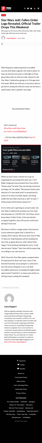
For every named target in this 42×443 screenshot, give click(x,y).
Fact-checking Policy (21, 385)
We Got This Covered (16, 408)
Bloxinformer (16, 417)
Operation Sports (32, 411)
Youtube (22, 369)
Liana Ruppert (11, 38)
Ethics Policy (21, 381)
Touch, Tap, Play (22, 414)
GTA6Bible (26, 417)
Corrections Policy (21, 377)
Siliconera (29, 405)
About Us (21, 373)
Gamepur (32, 402)
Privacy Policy (21, 393)
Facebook (22, 361)
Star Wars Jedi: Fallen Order (10, 287)
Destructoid (29, 408)
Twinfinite (23, 402)
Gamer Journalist (9, 411)
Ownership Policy (21, 389)
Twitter (22, 365)
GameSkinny (21, 411)
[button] (38, 8)
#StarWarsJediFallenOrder (15, 128)
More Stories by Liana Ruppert (15, 342)
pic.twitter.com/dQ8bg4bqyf (15, 131)
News (3, 15)
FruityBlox (32, 414)
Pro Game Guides (13, 402)
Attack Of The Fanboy (17, 405)
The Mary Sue (10, 414)
